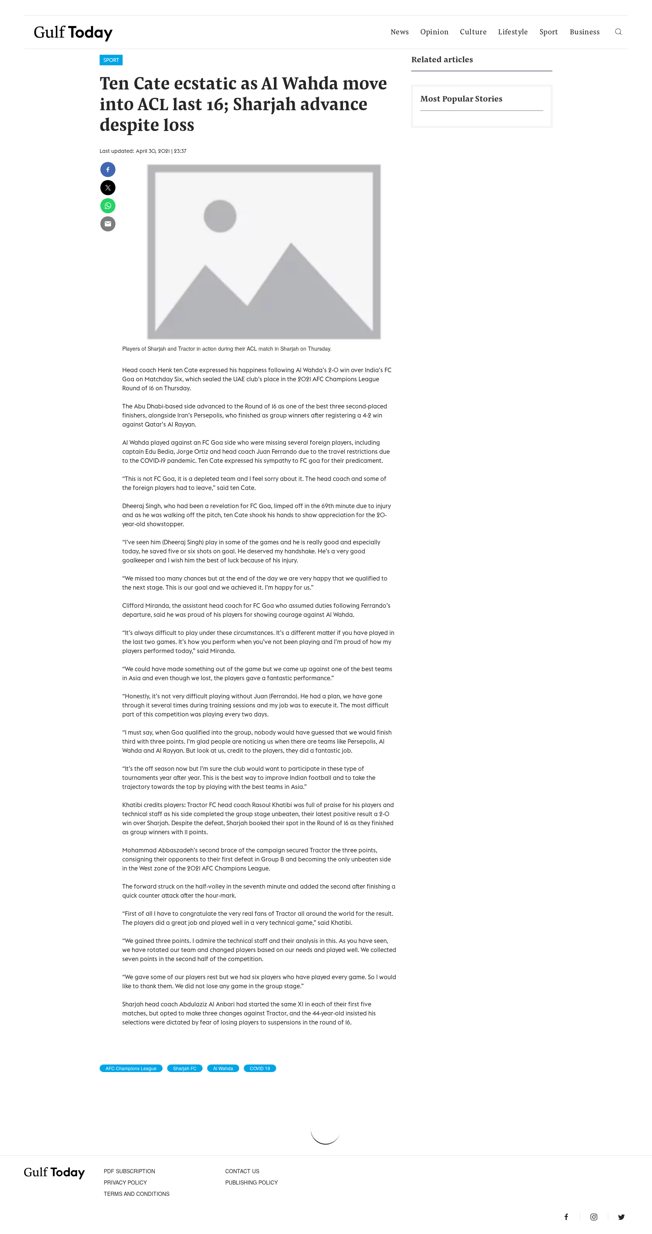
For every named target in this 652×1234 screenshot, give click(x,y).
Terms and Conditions (136, 1193)
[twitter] (107, 187)
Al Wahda (223, 1068)
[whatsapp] (107, 205)
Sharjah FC (185, 1068)
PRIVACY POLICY (125, 1182)
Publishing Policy (251, 1182)
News (400, 32)
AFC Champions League (131, 1068)
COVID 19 (260, 1068)
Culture (473, 32)
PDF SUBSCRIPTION (129, 1171)
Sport (549, 32)
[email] (107, 223)
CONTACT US (242, 1171)
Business (585, 32)
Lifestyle (513, 32)
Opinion (434, 32)
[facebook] (107, 169)
